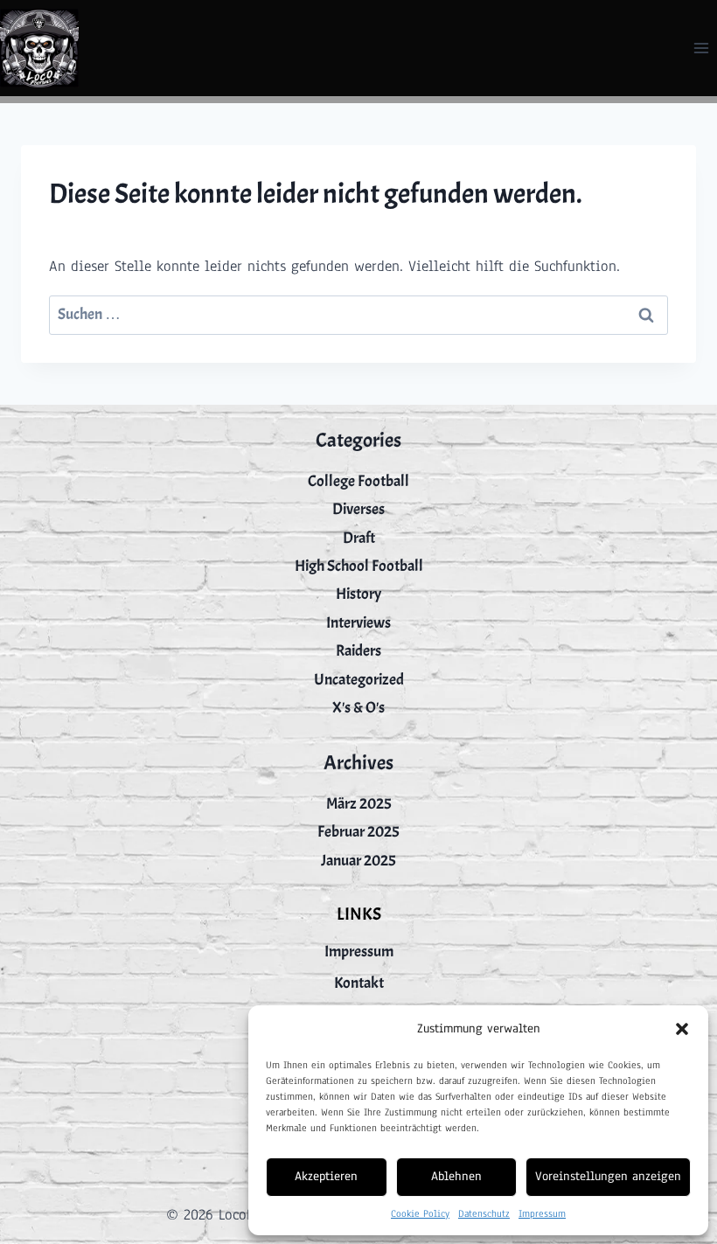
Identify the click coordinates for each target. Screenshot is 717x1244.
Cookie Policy (420, 1213)
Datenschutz (484, 1213)
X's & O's (358, 708)
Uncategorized (359, 680)
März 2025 (359, 804)
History (358, 594)
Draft (359, 538)
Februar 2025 (358, 832)
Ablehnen (456, 1176)
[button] (682, 1029)
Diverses (358, 509)
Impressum (542, 1213)
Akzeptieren (326, 1176)
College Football (358, 481)
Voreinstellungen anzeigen (608, 1176)
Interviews (358, 623)
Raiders (358, 651)
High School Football (359, 566)
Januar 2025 (358, 861)
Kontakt (359, 983)
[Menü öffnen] (701, 47)
